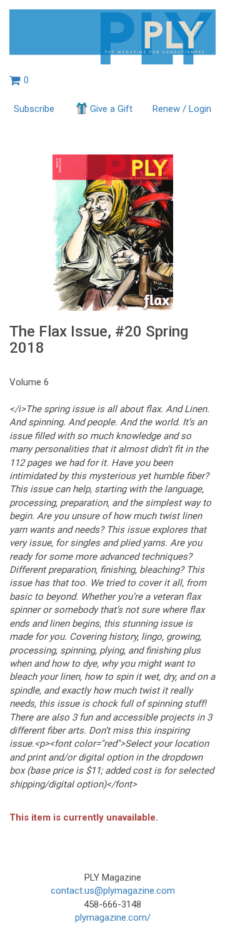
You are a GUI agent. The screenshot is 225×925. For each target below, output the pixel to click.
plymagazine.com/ (113, 917)
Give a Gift (111, 108)
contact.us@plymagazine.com (113, 890)
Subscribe (34, 108)
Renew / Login (181, 108)
